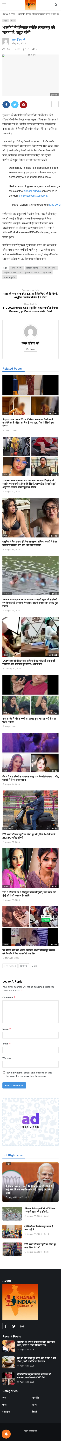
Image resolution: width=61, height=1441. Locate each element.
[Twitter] (14, 1326)
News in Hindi (49, 267)
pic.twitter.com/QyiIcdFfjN (33, 195)
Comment (8, 997)
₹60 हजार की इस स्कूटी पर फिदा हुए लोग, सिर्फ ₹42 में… (40, 1245)
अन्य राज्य (7, 593)
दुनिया (34, 1404)
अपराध (6, 886)
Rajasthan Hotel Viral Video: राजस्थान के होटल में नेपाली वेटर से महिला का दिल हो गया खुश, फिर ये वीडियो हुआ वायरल (28, 422)
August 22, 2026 (12, 842)
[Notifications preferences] (6, 1434)
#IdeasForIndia (32, 191)
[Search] (56, 4)
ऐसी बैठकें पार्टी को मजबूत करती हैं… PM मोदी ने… (39, 1227)
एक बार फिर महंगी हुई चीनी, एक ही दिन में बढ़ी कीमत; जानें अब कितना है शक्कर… (36, 1359)
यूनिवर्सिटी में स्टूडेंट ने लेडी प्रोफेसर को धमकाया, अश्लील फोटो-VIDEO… (34, 1375)
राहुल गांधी (47, 272)
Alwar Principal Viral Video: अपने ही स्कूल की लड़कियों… (40, 1210)
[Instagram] (22, 1326)
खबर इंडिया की (30, 1430)
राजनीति (35, 1397)
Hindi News (17, 267)
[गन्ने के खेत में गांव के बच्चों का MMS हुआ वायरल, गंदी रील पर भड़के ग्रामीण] (30, 695)
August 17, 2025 (12, 549)
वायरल (6, 413)
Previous (11, 965)
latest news (32, 267)
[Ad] (30, 1122)
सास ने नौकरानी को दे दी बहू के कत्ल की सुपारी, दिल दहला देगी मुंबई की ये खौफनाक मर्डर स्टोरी (29, 893)
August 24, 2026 (12, 784)
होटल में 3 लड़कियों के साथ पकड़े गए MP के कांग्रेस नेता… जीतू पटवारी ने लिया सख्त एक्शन (30, 778)
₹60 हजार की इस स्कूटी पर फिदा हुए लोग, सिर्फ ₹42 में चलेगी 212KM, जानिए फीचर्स (28, 835)
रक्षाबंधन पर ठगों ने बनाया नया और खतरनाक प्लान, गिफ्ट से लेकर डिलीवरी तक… (36, 1343)
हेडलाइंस (6, 1411)
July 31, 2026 (11, 430)
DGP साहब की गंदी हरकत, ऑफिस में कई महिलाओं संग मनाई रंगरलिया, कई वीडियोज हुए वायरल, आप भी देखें (28, 662)
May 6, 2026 (10, 726)
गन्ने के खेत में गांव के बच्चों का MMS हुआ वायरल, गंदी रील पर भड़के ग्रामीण (29, 720)
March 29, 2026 (12, 957)
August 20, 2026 (12, 491)
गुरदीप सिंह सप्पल (32, 272)
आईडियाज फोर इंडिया (12, 272)
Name (6, 1029)
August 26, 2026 (27, 1349)
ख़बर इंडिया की (19, 39)
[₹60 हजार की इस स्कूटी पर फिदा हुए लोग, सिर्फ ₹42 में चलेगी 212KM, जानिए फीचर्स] (30, 810)
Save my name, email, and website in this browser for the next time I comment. (29, 1074)
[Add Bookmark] (55, 104)
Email (6, 1043)
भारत (13, 20)
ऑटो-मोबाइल (8, 828)
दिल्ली (6, 655)
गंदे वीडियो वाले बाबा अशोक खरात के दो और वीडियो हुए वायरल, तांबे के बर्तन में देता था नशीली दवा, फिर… (28, 951)
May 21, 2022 (19, 43)
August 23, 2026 (12, 610)
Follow (30, 349)
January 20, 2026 (13, 668)
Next (23, 965)
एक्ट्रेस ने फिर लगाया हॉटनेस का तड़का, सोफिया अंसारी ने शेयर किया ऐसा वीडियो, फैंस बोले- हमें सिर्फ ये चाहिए (29, 543)
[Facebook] (5, 1326)
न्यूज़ (5, 20)
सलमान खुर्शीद (9, 277)
